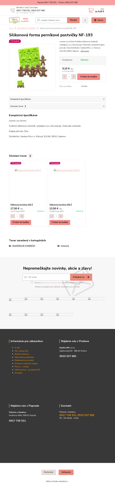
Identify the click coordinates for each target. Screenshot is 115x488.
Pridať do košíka (89, 76)
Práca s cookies (22, 366)
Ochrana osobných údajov (26, 363)
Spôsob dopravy (22, 354)
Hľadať (73, 20)
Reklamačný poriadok (24, 360)
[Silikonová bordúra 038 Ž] (27, 181)
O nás (17, 347)
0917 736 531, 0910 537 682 (30, 10)
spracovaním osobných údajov (52, 283)
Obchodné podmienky (24, 357)
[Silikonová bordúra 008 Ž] (66, 181)
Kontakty (18, 373)
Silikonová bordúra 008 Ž (60, 204)
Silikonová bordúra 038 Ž (21, 204)
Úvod (11, 28)
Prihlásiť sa (79, 277)
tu (68, 481)
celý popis (85, 51)
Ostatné (65, 245)
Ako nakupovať (21, 351)
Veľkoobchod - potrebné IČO (27, 369)
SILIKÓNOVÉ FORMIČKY (26, 28)
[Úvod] (21, 20)
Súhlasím (66, 472)
